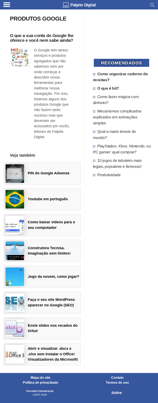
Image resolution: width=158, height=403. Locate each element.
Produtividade (109, 175)
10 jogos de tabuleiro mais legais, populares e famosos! (117, 163)
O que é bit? (108, 88)
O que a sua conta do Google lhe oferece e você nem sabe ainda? (42, 38)
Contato (117, 377)
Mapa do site (40, 377)
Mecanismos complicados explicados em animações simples (117, 117)
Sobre (116, 393)
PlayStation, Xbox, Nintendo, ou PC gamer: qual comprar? (122, 149)
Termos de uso (117, 382)
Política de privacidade (40, 382)
